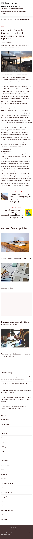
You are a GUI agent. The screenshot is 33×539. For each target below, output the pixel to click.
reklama (3, 478)
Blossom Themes (19, 532)
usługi (3, 506)
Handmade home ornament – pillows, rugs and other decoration (15, 323)
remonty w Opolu (7, 288)
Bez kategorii (5, 424)
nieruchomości (5, 465)
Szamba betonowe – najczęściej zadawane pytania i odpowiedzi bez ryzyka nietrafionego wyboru (16, 378)
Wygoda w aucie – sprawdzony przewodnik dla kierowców (14, 384)
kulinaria (4, 456)
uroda (3, 501)
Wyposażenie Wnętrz (7, 510)
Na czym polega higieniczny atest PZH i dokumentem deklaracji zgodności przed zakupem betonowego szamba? (16, 399)
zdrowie (3, 515)
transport (4, 497)
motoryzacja (4, 460)
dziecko (3, 442)
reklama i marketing (7, 483)
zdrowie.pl (4, 519)
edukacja (4, 447)
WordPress (7, 534)
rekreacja (4, 488)
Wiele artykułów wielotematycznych (11, 4)
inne (2, 26)
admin (3, 42)
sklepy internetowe (7, 492)
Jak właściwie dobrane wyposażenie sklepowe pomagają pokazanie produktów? (14, 407)
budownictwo (5, 433)
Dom (2, 438)
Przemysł (4, 474)
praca (3, 469)
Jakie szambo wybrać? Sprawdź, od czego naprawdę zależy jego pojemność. (16, 391)
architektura (5, 419)
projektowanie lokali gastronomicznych (16, 258)
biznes (3, 429)
